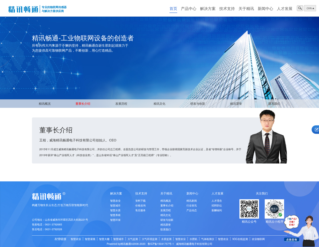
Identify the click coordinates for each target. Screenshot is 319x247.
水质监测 (166, 239)
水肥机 (193, 239)
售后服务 (140, 210)
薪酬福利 (217, 210)
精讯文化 (159, 103)
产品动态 (191, 210)
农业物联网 (258, 239)
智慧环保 (115, 220)
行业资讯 (191, 205)
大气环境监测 (149, 239)
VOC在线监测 (240, 239)
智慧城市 (115, 205)
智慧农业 (115, 200)
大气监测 (133, 239)
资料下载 (140, 200)
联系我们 (274, 103)
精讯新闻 (191, 200)
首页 (173, 8)
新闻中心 (265, 8)
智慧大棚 (104, 239)
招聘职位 (217, 205)
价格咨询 (140, 205)
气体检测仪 (207, 239)
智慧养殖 (115, 215)
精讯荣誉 (236, 103)
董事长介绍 (83, 103)
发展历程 (121, 103)
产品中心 (188, 8)
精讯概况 (45, 103)
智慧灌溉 (90, 239)
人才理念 (217, 200)
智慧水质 (115, 210)
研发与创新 (197, 103)
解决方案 (208, 8)
